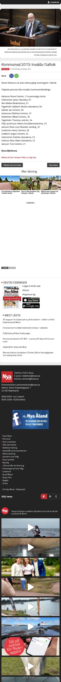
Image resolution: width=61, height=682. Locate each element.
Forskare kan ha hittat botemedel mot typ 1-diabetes (25, 327)
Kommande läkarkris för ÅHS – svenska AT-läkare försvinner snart (28, 340)
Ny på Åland (8, 474)
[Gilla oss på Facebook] (30, 419)
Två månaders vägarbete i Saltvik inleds (10, 192)
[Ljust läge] (50, 496)
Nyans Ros (7, 477)
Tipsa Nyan (53, 165)
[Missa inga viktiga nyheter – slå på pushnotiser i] (30, 646)
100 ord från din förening (13, 465)
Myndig (6, 462)
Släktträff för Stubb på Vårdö (15, 346)
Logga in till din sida (31, 286)
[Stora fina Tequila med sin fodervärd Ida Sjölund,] (30, 666)
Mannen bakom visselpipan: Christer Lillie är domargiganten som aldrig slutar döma (28, 354)
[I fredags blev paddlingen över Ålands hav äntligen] (30, 527)
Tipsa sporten (8, 459)
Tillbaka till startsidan (12, 165)
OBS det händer (9, 444)
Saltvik (12, 268)
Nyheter (5, 69)
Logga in (54, 2)
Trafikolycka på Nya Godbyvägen (16, 333)
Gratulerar (7, 471)
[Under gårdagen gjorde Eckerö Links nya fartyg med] (30, 626)
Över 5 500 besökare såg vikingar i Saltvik (30, 192)
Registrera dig (28, 294)
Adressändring (9, 453)
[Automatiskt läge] (44, 496)
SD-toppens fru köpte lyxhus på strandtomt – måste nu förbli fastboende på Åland (28, 321)
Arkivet (25, 290)
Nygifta (5, 480)
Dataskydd (20, 489)
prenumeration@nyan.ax (28, 384)
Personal (6, 438)
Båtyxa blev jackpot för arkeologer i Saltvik (49, 192)
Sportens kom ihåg (11, 456)
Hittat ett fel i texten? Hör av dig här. (18, 157)
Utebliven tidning (10, 447)
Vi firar (5, 483)
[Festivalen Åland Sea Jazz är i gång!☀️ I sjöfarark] (30, 547)
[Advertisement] (30, 235)
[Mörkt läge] (56, 496)
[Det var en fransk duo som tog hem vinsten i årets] (30, 607)
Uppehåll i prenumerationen (15, 450)
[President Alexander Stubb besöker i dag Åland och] (30, 587)
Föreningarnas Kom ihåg (13, 468)
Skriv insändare (9, 441)
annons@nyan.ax (30, 378)
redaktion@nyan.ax (31, 375)
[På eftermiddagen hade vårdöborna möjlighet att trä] (30, 567)
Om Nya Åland (8, 489)
